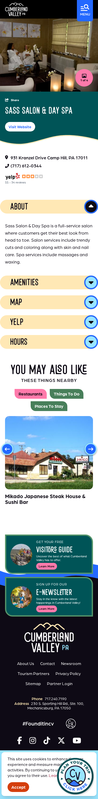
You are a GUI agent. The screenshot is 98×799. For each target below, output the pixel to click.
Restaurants (30, 393)
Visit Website (20, 126)
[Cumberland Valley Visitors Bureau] (16, 9)
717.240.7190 (56, 698)
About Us (25, 663)
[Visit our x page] (61, 740)
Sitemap (33, 683)
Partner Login (60, 683)
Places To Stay (49, 406)
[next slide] (91, 449)
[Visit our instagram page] (32, 740)
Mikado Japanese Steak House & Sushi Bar (45, 499)
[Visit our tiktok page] (46, 740)
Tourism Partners (34, 673)
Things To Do (66, 393)
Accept (18, 787)
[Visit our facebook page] (19, 740)
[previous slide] (7, 449)
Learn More (47, 566)
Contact (47, 663)
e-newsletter (54, 593)
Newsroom (71, 663)
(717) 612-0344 (26, 165)
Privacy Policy (68, 673)
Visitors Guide (54, 550)
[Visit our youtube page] (77, 740)
